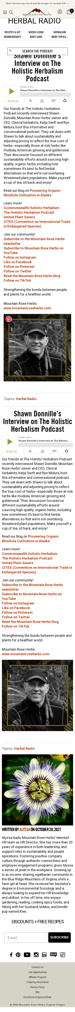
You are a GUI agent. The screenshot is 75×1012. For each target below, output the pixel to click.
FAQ (37, 992)
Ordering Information (38, 982)
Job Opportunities (37, 972)
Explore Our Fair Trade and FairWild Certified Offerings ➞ (37, 3)
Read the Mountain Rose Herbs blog (32, 276)
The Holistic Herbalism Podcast (29, 212)
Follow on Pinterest (19, 267)
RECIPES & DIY (12, 32)
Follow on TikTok (17, 280)
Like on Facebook (18, 262)
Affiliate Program (37, 977)
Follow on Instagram (20, 257)
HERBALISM (59, 32)
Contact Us (37, 967)
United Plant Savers (19, 217)
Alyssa (24, 829)
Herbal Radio (26, 399)
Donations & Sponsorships (38, 997)
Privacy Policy (37, 987)
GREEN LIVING (36, 32)
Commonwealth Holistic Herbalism (31, 208)
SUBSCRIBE (59, 937)
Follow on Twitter (18, 271)
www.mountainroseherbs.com (27, 308)
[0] (69, 14)
